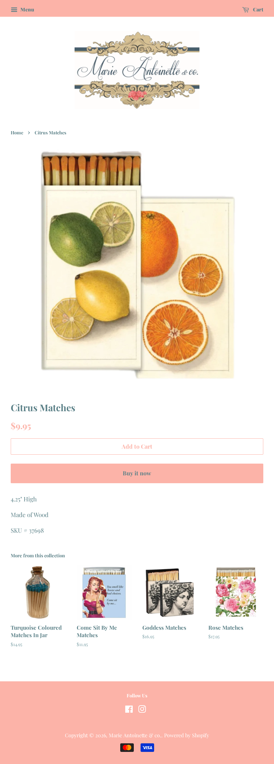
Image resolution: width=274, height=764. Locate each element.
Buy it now (137, 473)
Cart (257, 9)
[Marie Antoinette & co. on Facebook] (129, 710)
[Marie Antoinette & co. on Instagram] (142, 710)
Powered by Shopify (186, 735)
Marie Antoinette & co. (135, 735)
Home (17, 132)
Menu (26, 9)
